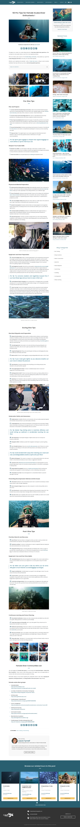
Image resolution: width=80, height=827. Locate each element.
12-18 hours (45, 550)
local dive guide (43, 340)
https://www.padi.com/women (18, 709)
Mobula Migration (58, 265)
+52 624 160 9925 (33, 814)
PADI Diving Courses (30, 2)
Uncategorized (57, 276)
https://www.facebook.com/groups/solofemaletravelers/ (24, 713)
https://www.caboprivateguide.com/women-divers (22, 692)
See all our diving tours (40, 805)
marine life (13, 629)
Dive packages (49, 2)
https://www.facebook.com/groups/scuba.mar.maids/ (23, 688)
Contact (62, 2)
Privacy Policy (46, 824)
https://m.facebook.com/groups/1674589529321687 (22, 721)
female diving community (30, 56)
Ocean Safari (40, 2)
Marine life (56, 262)
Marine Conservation (58, 258)
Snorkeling (56, 272)
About (55, 2)
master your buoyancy (33, 468)
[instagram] (65, 2)
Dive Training (19, 730)
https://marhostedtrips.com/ (17, 686)
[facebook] (67, 2)
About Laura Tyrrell (29, 752)
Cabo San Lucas (33, 61)
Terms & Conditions (68, 817)
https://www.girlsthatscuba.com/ (18, 696)
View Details (10, 798)
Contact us (68, 813)
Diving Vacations (58, 255)
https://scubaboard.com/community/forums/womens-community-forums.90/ (29, 705)
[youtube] (69, 2)
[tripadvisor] (71, 2)
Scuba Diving (20, 2)
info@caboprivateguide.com (36, 811)
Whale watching (57, 279)
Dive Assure (14, 128)
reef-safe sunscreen (32, 446)
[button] (37, 802)
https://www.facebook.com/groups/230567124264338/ (23, 700)
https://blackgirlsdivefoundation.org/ (19, 717)
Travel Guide (54, 824)
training (32, 154)
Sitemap (50, 824)
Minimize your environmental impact (27, 462)
